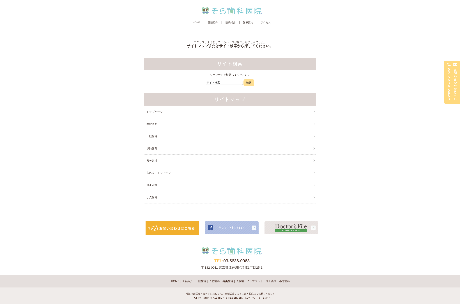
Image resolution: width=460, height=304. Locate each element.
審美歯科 (151, 160)
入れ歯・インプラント (159, 172)
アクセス (266, 22)
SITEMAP (264, 297)
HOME (196, 22)
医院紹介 (213, 22)
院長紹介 (231, 22)
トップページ (154, 111)
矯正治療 (151, 185)
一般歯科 (151, 136)
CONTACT (251, 297)
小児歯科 (151, 197)
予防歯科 (151, 148)
